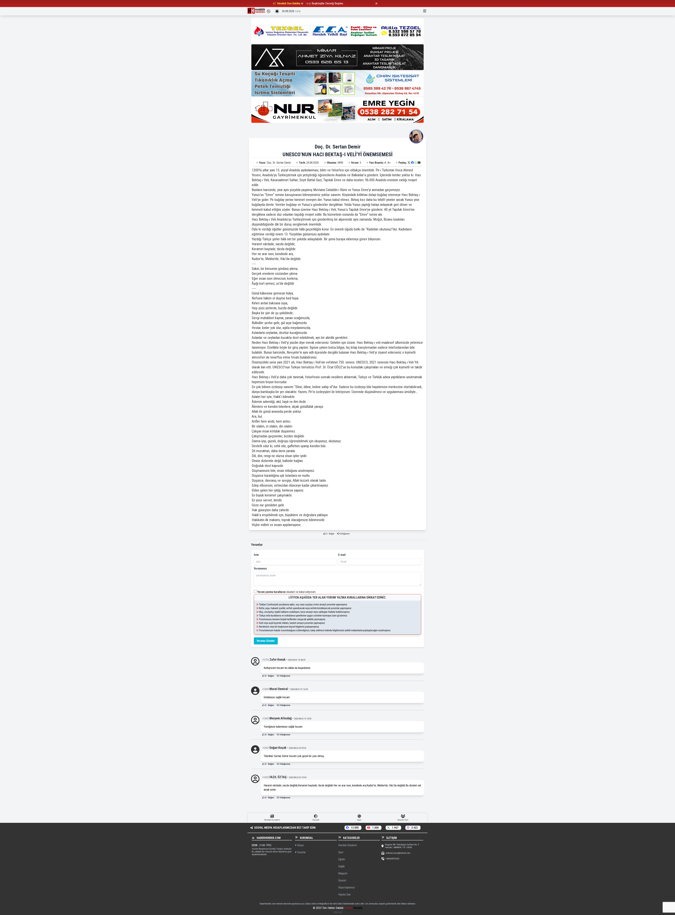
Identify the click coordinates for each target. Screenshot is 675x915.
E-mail (342, 554)
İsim (256, 554)
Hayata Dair (344, 894)
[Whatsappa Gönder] (415, 162)
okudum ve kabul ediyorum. (286, 592)
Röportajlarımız (346, 887)
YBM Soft (337, 912)
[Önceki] (302, 3)
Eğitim (341, 859)
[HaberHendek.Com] (256, 11)
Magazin (342, 873)
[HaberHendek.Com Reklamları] (337, 31)
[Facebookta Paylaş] (412, 162)
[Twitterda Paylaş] (408, 162)
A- (385, 162)
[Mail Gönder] (419, 162)
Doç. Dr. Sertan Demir (338, 147)
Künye (300, 845)
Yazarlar (301, 852)
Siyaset (342, 880)
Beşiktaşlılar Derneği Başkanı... (328, 3)
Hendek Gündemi (347, 845)
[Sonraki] (376, 3)
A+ (389, 162)
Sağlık (341, 866)
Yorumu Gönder (266, 640)
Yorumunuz (260, 568)
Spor (340, 852)
